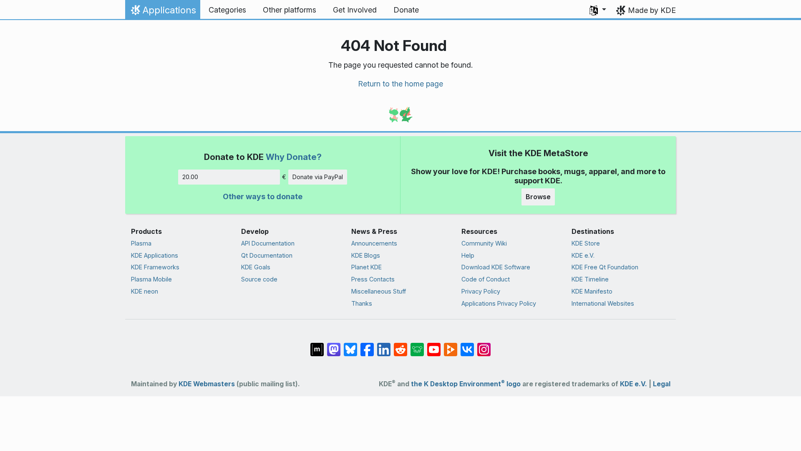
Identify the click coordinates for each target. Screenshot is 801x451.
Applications (162, 12)
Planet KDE (366, 267)
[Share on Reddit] (400, 345)
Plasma (141, 243)
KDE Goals (255, 267)
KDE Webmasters (207, 384)
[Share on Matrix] (317, 345)
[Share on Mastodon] (333, 345)
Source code (259, 279)
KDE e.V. (583, 255)
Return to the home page (400, 83)
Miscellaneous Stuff (378, 291)
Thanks (361, 303)
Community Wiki (484, 243)
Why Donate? (294, 157)
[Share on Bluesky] (350, 345)
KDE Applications (154, 255)
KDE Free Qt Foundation (605, 267)
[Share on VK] (467, 345)
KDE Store (586, 243)
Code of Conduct (485, 279)
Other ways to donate (262, 196)
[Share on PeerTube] (450, 345)
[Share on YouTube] (434, 345)
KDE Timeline (590, 279)
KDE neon (144, 291)
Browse (538, 197)
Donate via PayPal (317, 176)
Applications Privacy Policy (498, 303)
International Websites (603, 303)
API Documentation (268, 243)
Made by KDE (652, 10)
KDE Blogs (365, 255)
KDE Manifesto (592, 291)
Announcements (374, 243)
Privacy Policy (480, 291)
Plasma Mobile (151, 279)
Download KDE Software (495, 267)
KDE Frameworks (155, 267)
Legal (661, 384)
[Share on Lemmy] (417, 345)
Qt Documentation (266, 255)
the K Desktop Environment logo (466, 384)
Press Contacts (373, 279)
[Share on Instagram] (484, 345)
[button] (598, 10)
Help (467, 255)
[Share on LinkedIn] (383, 345)
